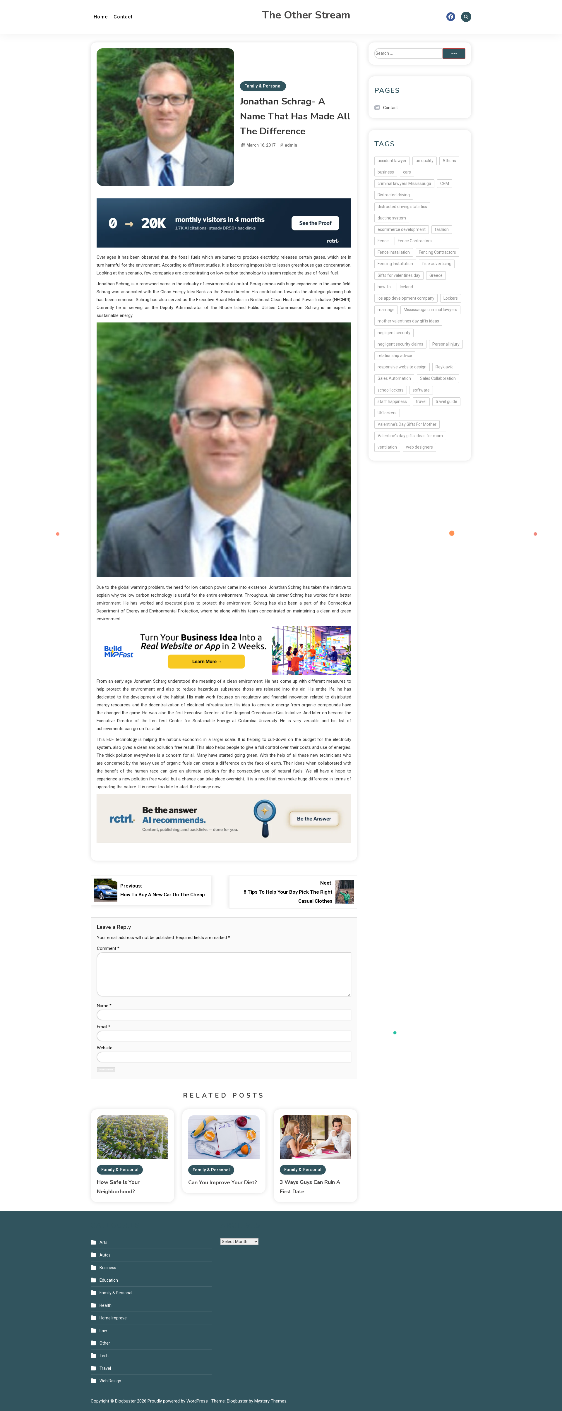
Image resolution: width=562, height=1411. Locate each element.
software (421, 390)
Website (104, 1047)
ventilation (387, 447)
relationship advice (395, 355)
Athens (449, 160)
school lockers (391, 390)
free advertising (436, 263)
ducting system (392, 218)
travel (421, 401)
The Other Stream (306, 15)
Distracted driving (394, 195)
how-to (384, 286)
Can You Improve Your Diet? (222, 1182)
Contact (123, 17)
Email (103, 1026)
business (386, 172)
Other (105, 1343)
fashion (442, 229)
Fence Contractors (415, 240)
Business (108, 1267)
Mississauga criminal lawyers (430, 309)
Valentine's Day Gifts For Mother (407, 424)
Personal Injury (446, 344)
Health (106, 1305)
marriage (386, 309)
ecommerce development (402, 229)
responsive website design (402, 367)
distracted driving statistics (402, 206)
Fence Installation (394, 252)
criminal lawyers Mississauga (404, 183)
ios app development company (406, 298)
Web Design (110, 1381)
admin (291, 145)
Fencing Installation (395, 263)
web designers (419, 447)
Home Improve (113, 1318)
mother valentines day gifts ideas (408, 321)
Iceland (406, 286)
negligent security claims (400, 344)
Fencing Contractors (437, 252)
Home (101, 17)
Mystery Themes (270, 1401)
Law (103, 1330)
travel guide (446, 401)
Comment (108, 948)
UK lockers (387, 413)
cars (407, 172)
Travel (105, 1368)
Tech (104, 1355)
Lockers (450, 298)
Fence (383, 240)
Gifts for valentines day (399, 275)
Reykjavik (444, 367)
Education (109, 1280)
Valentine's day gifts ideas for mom (410, 435)
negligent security (394, 332)
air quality (425, 160)
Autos (105, 1255)
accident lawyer (392, 160)
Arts (103, 1242)
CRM (444, 183)
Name (104, 1005)
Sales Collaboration (438, 378)
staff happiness (392, 401)
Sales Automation (394, 378)
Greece (436, 275)
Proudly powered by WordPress (178, 1401)
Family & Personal (263, 86)
